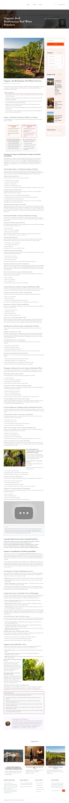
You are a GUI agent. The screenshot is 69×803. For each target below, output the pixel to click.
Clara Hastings (17, 83)
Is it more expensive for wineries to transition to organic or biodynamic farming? (21, 547)
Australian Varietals (40, 789)
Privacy (34, 4)
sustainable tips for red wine (32, 612)
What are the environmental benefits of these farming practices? (18, 542)
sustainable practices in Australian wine (19, 234)
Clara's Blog (38, 791)
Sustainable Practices (9, 83)
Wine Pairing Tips (39, 787)
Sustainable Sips (39, 785)
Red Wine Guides (39, 783)
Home (28, 4)
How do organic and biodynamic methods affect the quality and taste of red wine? (22, 544)
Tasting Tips (51, 59)
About (40, 4)
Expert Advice (52, 63)
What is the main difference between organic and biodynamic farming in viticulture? (22, 541)
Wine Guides (51, 56)
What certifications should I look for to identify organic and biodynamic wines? (21, 545)
